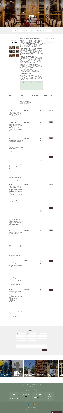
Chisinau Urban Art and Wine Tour (5, 375)
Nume (17, 333)
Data (17, 339)
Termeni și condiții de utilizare (31, 407)
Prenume (28, 333)
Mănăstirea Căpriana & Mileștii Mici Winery (40, 375)
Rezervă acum (31, 16)
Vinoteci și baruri (33, 384)
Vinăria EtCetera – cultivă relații (51, 375)
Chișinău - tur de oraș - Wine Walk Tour (29, 375)
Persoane (39, 338)
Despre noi (22, 384)
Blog (37, 384)
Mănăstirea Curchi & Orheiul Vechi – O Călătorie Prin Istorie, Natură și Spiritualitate (17, 373)
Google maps (52, 43)
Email (38, 333)
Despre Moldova (27, 384)
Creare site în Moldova (37, 409)
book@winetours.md (14, 398)
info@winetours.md (14, 397)
